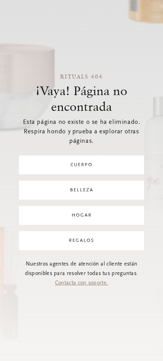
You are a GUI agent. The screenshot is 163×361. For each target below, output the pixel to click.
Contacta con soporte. (81, 283)
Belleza (81, 190)
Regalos (81, 240)
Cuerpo (81, 165)
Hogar (82, 215)
